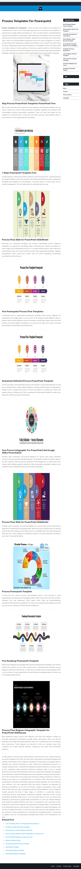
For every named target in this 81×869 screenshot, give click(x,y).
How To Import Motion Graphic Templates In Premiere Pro (25, 834)
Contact (65, 91)
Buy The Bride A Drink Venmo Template (69, 25)
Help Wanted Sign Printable (15, 850)
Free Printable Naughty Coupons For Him (19, 837)
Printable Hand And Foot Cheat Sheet (70, 35)
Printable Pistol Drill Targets (69, 69)
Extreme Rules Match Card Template (70, 30)
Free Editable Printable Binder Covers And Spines (70, 44)
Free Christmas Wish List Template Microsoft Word (22, 824)
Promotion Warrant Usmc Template (17, 844)
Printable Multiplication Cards (70, 64)
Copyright (66, 98)
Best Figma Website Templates (16, 854)
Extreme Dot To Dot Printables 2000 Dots (19, 830)
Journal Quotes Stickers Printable (70, 54)
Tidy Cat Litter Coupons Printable (70, 59)
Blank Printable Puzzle (13, 840)
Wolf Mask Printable (12, 847)
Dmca (64, 88)
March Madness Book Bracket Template (69, 40)
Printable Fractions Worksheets (68, 49)
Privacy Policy (67, 95)
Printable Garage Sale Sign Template (18, 827)
